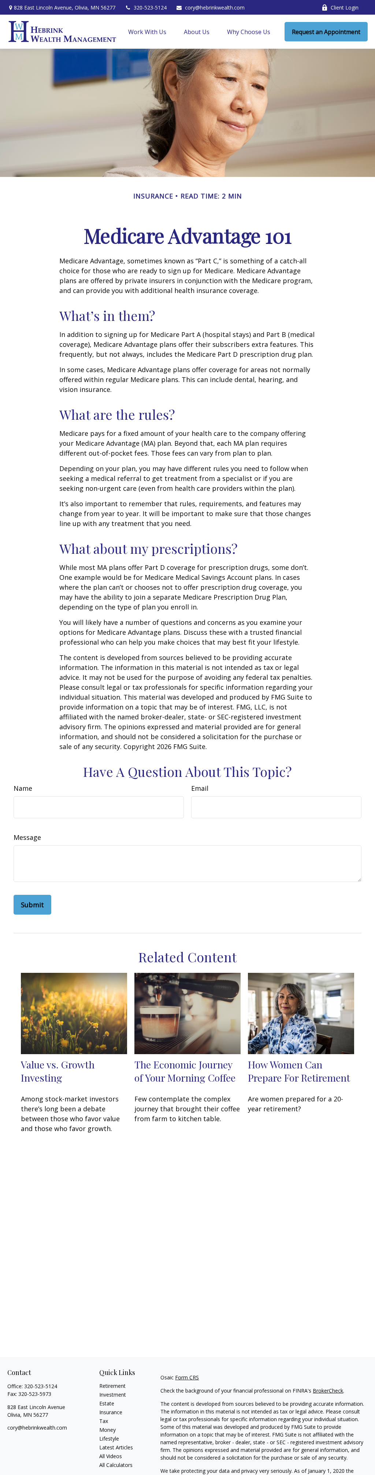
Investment (112, 1394)
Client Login (345, 7)
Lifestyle (109, 1438)
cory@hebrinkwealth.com (215, 7)
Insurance (110, 1412)
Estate (106, 1403)
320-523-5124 (150, 7)
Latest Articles (116, 1447)
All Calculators (116, 1464)
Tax (103, 1420)
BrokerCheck (328, 1390)
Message (27, 837)
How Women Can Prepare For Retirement (299, 1071)
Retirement (112, 1385)
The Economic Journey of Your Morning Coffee (184, 1071)
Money (107, 1429)
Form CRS (187, 1377)
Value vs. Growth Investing (57, 1071)
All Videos (110, 1456)
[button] (147, 32)
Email (199, 788)
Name (23, 788)
